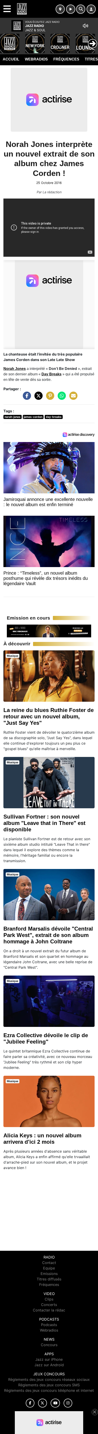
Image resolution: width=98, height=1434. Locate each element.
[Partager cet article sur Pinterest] (49, 398)
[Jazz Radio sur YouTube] (55, 1403)
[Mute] (85, 25)
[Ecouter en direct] (70, 9)
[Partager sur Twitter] (37, 398)
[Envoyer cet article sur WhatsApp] (60, 398)
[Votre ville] (60, 9)
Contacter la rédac (49, 1310)
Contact (49, 1262)
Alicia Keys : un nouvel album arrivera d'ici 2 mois (42, 1138)
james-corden (33, 417)
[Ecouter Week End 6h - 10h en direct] (49, 630)
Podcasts (49, 1324)
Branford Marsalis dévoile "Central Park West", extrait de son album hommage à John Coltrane (48, 935)
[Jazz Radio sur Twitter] (42, 1403)
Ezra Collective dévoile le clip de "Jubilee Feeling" (45, 1038)
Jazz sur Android (49, 1365)
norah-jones (13, 417)
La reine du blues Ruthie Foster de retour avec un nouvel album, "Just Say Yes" (48, 716)
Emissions (49, 1273)
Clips (49, 1299)
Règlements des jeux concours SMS (49, 1385)
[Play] (6, 40)
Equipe (49, 1268)
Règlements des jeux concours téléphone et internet (49, 1390)
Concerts (49, 1304)
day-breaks (54, 417)
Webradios (36, 59)
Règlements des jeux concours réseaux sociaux (49, 1379)
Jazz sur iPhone (49, 1359)
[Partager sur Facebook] (26, 398)
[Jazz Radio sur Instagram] (68, 1403)
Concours (49, 1344)
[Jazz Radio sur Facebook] (30, 1403)
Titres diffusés (49, 1279)
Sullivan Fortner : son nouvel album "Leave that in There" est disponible (44, 823)
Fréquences (66, 59)
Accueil (11, 59)
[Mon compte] (91, 9)
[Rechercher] (80, 9)
